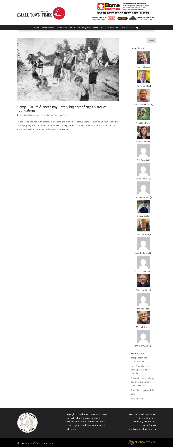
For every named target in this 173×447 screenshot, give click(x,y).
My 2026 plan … (138, 398)
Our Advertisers (112, 28)
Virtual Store (62, 28)
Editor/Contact (128, 28)
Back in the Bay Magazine (80, 28)
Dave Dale (24, 115)
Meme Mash (98, 28)
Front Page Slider (61, 115)
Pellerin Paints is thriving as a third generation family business (142, 382)
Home (36, 28)
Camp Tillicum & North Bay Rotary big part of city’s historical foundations (62, 108)
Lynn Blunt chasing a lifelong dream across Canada (141, 370)
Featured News (48, 28)
